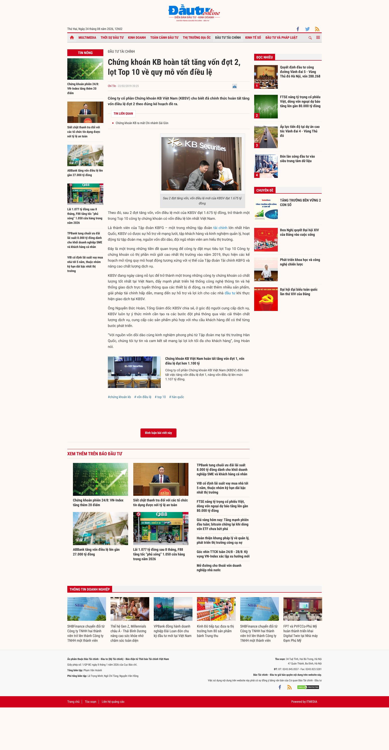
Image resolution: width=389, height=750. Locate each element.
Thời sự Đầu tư (112, 38)
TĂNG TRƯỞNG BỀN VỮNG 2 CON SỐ (300, 202)
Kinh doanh (137, 38)
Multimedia (87, 38)
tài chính (220, 228)
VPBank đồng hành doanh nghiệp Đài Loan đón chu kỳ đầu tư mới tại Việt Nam (173, 631)
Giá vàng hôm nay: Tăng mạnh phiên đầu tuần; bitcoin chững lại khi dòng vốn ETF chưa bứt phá (223, 524)
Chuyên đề (264, 190)
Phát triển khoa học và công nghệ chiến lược (300, 262)
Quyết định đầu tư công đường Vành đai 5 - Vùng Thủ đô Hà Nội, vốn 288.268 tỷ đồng (300, 71)
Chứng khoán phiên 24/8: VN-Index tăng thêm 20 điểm (83, 88)
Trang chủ (73, 702)
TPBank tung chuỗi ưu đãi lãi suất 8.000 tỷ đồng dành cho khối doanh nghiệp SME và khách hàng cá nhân (222, 469)
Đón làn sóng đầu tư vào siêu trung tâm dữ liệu (297, 158)
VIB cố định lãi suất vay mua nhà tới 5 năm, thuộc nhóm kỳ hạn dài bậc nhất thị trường (222, 487)
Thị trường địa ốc (197, 38)
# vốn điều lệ (142, 397)
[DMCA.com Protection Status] (308, 687)
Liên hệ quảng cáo (113, 702)
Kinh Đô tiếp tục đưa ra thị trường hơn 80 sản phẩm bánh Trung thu (215, 631)
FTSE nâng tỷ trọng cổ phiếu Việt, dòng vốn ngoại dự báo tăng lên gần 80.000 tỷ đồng (222, 506)
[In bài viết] (234, 86)
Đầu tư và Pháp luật (281, 38)
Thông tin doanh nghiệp (90, 589)
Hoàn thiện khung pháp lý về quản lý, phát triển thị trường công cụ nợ (223, 540)
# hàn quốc (176, 397)
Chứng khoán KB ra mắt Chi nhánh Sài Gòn (142, 123)
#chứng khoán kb (119, 397)
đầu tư (230, 293)
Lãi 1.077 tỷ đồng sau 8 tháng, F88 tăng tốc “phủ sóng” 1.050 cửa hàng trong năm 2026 (159, 554)
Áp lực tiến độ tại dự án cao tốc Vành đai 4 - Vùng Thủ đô (300, 131)
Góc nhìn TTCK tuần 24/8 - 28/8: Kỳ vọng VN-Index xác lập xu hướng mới (223, 554)
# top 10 (160, 397)
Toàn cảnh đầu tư (164, 38)
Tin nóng (85, 53)
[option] (86, 620)
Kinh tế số (253, 38)
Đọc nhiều (264, 57)
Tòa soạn (90, 702)
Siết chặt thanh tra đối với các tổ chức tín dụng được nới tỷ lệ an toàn (83, 132)
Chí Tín (112, 86)
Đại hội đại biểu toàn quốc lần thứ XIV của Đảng (298, 291)
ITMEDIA (311, 702)
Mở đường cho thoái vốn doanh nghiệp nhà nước (219, 567)
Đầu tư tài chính (228, 38)
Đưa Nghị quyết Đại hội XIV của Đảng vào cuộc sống (299, 232)
